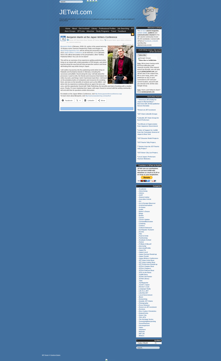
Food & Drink (143, 236)
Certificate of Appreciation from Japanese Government (147, 125)
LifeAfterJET (143, 293)
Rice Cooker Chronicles (147, 311)
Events (71, 40)
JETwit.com (75, 12)
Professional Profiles (107, 28)
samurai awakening (75, 42)
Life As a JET (143, 291)
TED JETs (142, 317)
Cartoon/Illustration (146, 221)
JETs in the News (145, 272)
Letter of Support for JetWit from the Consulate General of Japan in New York (148, 132)
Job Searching (123, 28)
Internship (142, 246)
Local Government (145, 295)
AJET (141, 195)
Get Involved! (84, 28)
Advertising (143, 191)
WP (43, 355)
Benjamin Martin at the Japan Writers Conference (92, 37)
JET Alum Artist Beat (146, 260)
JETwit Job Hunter (145, 277)
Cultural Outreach (145, 228)
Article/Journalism (145, 205)
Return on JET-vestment (147, 110)
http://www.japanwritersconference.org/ (108, 94)
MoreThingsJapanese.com (69, 50)
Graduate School (145, 240)
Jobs (140, 281)
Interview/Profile (145, 248)
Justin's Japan (144, 285)
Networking (143, 299)
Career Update (144, 219)
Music (141, 297)
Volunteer (142, 329)
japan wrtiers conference (124, 40)
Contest (142, 226)
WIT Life (142, 334)
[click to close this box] (137, 28)
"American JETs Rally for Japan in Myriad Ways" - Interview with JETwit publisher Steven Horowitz (148, 103)
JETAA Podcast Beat (146, 270)
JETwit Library (144, 279)
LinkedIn (155, 41)
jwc (68, 42)
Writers (102, 40)
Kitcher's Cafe (144, 287)
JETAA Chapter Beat (146, 266)
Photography (143, 303)
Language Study (145, 289)
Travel (113, 31)
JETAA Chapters (145, 268)
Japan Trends (144, 256)
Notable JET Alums (93, 40)
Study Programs (102, 31)
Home (67, 28)
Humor (141, 242)
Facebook (147, 41)
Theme (46, 355)
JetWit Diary (143, 274)
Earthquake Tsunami (146, 230)
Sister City (143, 315)
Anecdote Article (145, 199)
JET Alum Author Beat (80, 40)
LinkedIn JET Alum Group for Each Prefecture (148, 119)
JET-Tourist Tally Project (147, 142)
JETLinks (81, 31)
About (74, 28)
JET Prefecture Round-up (148, 264)
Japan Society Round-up (148, 254)
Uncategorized (144, 325)
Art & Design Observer (147, 203)
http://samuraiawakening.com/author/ (98, 96)
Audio (141, 209)
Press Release (144, 305)
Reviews (142, 309)
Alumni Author (144, 197)
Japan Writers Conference (73, 52)
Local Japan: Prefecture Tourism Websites (146, 158)
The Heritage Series (146, 319)
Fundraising (143, 238)
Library (94, 28)
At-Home (142, 207)
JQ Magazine (143, 283)
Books (141, 215)
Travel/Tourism (144, 323)
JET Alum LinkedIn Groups (147, 114)
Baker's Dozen (144, 211)
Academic (142, 189)
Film (140, 234)
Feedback (122, 31)
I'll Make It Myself (145, 244)
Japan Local (143, 252)
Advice (141, 193)
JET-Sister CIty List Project (148, 153)
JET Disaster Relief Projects (148, 138)
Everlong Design (55, 355)
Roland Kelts (143, 313)
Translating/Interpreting (147, 321)
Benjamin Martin (111, 40)
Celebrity (142, 224)
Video (141, 327)
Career (141, 218)
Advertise (90, 31)
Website (142, 332)
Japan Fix (142, 250)
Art (140, 201)
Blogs (141, 213)
